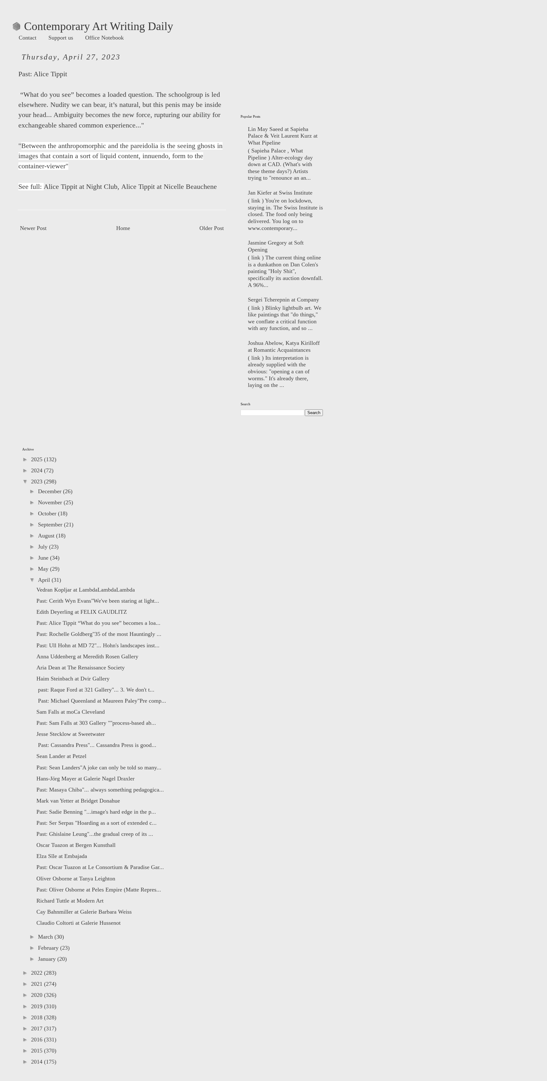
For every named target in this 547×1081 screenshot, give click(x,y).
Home (123, 228)
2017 (37, 1028)
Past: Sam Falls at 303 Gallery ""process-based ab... (96, 723)
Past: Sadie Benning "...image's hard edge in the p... (96, 812)
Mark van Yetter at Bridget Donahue (78, 801)
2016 (37, 1039)
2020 (37, 995)
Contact (27, 37)
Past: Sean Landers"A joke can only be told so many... (98, 767)
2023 (37, 481)
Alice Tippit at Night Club (80, 186)
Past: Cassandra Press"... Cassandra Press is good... (96, 745)
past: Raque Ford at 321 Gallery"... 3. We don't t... (95, 689)
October (48, 513)
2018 (37, 1017)
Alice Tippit (50, 74)
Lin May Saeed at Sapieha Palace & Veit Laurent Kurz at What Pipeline (283, 136)
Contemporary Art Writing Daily (93, 26)
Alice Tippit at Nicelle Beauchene (169, 186)
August (47, 535)
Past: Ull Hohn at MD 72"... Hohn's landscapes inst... (98, 645)
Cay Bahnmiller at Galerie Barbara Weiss (84, 912)
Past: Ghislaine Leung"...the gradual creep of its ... (94, 834)
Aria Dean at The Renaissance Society (80, 667)
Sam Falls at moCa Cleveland (70, 712)
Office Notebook (104, 37)
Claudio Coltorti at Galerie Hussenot (78, 923)
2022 (37, 973)
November (51, 502)
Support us (60, 37)
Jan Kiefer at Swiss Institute (280, 192)
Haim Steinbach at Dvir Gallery (73, 678)
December (50, 491)
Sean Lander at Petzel (61, 756)
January (47, 959)
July (43, 547)
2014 (37, 1062)
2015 (37, 1050)
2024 (37, 470)
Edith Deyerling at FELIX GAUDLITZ (81, 612)
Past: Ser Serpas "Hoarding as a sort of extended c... (96, 823)
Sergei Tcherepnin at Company (283, 299)
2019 (37, 1006)
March (46, 937)
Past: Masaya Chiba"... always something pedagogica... (100, 789)
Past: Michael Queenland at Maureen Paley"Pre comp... (101, 701)
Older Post (211, 228)
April (45, 580)
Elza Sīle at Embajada (61, 856)
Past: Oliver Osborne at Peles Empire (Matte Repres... (98, 889)
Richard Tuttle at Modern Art (70, 901)
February (49, 948)
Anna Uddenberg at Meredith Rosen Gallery (87, 656)
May (44, 569)
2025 (37, 459)
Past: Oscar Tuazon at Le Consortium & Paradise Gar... (100, 867)
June (44, 558)
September (51, 524)
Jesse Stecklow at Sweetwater (70, 734)
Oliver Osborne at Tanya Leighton (75, 878)
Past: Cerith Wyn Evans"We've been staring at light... (97, 601)
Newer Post (33, 228)
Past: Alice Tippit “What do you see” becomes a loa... (98, 623)
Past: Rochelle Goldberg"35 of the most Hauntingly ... (98, 634)
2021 (37, 984)
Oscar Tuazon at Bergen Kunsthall (76, 845)
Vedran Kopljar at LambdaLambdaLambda (85, 590)
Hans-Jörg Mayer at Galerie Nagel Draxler (85, 778)
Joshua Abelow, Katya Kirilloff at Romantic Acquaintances (284, 346)
